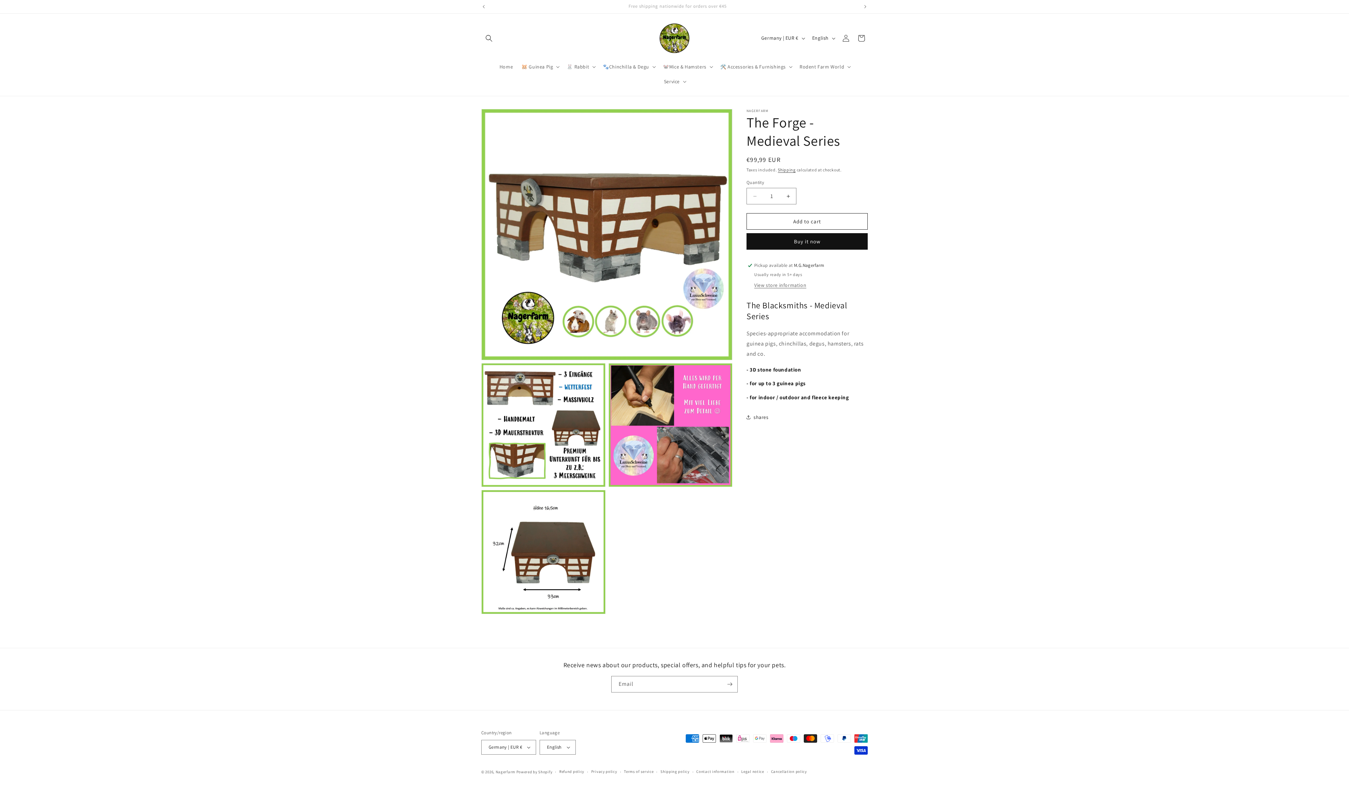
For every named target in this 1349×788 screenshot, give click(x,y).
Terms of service (638, 771)
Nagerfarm (505, 771)
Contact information (715, 771)
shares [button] (761, 417)
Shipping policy (675, 771)
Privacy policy (604, 771)
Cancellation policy (789, 771)
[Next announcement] (865, 6)
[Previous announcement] (483, 6)
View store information (780, 285)
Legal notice (752, 771)
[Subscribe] (729, 684)
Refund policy (571, 771)
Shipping (787, 169)
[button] (489, 38)
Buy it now (807, 241)
